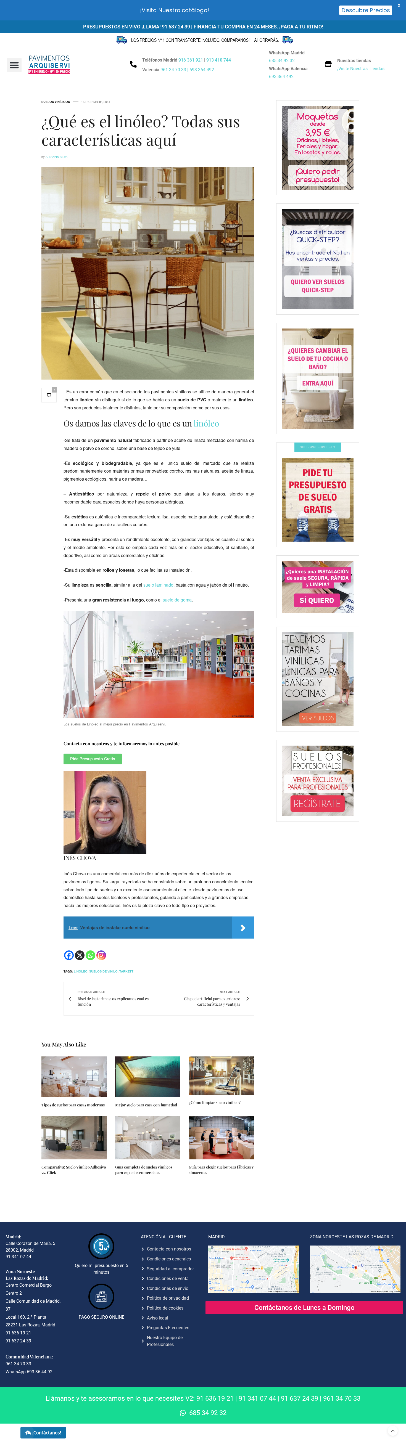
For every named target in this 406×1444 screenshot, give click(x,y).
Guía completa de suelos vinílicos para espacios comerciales (143, 1169)
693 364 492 (201, 69)
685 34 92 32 (282, 60)
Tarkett (126, 971)
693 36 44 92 (39, 1371)
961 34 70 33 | (174, 69)
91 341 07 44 (257, 1398)
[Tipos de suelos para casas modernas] (74, 1076)
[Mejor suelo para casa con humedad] (148, 1076)
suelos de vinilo (103, 971)
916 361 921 (190, 60)
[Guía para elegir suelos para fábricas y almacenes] (221, 1138)
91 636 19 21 (215, 1398)
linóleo (206, 423)
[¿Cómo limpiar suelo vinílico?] (221, 1075)
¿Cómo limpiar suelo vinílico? (215, 1102)
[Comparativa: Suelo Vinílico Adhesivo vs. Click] (74, 1138)
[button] (14, 65)
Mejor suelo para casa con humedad (146, 1104)
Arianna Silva (56, 156)
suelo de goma (177, 600)
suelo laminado (158, 585)
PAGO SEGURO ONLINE (101, 1317)
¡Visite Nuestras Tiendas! (361, 68)
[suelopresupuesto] (318, 499)
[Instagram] (101, 955)
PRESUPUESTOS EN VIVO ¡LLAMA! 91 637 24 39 (136, 27)
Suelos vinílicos (55, 101)
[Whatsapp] (90, 955)
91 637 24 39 (299, 1398)
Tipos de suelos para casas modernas (73, 1104)
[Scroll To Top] (393, 1431)
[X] (80, 955)
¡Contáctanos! (46, 1433)
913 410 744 (218, 60)
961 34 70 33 (341, 1398)
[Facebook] (69, 955)
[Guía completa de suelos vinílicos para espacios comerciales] (148, 1138)
